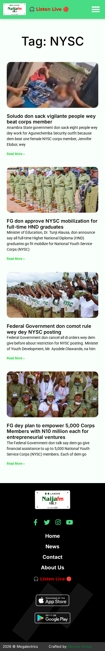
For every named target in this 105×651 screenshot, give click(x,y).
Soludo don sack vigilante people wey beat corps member (51, 119)
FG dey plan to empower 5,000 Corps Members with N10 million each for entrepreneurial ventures (51, 431)
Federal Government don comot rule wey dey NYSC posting (49, 329)
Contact (52, 557)
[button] (96, 9)
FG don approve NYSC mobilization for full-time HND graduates (52, 224)
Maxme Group (80, 646)
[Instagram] (58, 522)
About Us (52, 567)
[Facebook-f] (36, 522)
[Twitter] (47, 522)
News (53, 546)
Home (52, 536)
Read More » (16, 154)
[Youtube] (69, 522)
